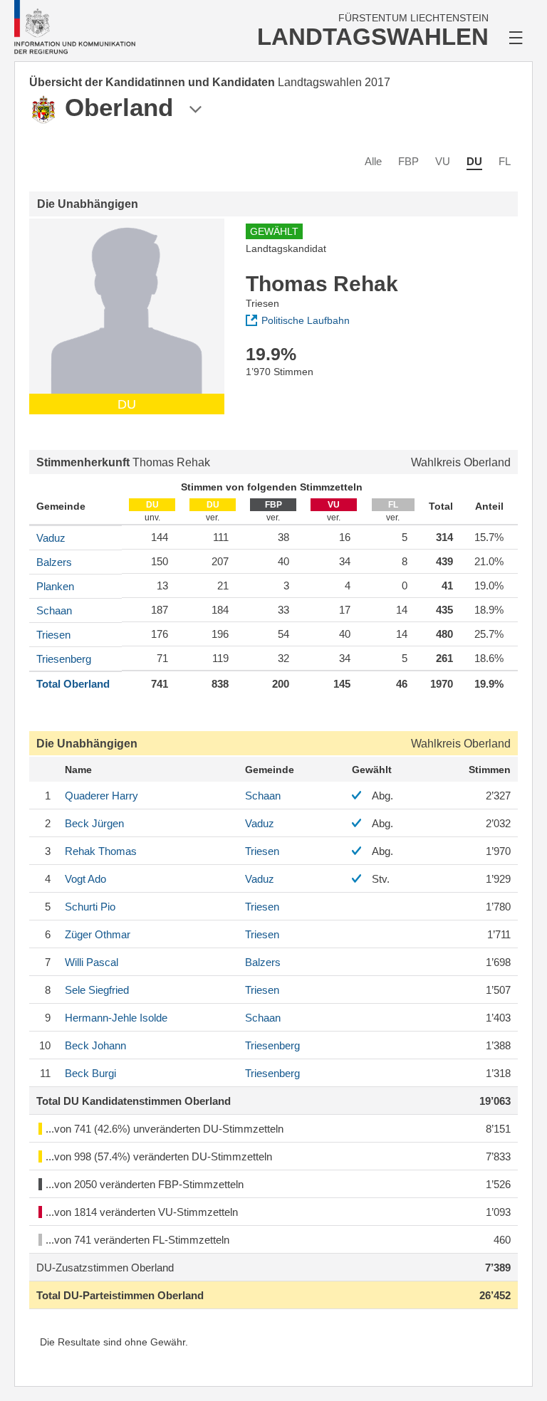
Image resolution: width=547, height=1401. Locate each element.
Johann (95, 1045)
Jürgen (94, 823)
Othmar (97, 934)
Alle (373, 161)
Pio (90, 907)
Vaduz (51, 538)
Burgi (90, 1073)
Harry (101, 795)
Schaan (54, 610)
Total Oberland (73, 684)
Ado (85, 879)
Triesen (53, 635)
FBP (408, 161)
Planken (55, 586)
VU (442, 161)
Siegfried (97, 990)
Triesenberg (63, 659)
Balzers (54, 562)
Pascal (91, 962)
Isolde (116, 1018)
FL (505, 161)
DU (474, 161)
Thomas (101, 851)
